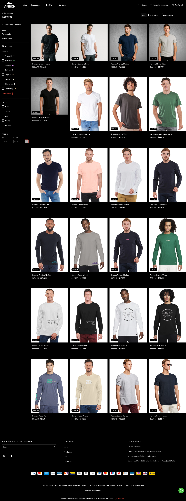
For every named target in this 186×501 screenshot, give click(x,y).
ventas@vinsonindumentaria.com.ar (142, 456)
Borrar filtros (153, 15)
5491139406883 (134, 447)
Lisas (4, 30)
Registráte (164, 5)
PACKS (49, 5)
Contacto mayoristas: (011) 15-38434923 (144, 451)
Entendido (120, 498)
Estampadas (7, 34)
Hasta (15, 137)
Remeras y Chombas (13, 25)
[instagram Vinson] (4, 456)
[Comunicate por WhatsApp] (181, 490)
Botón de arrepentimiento (135, 485)
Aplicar (27, 141)
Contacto (62, 5)
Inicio (25, 5)
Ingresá (156, 5)
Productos (35, 5)
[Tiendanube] (93, 490)
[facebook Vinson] (11, 456)
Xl (142, 15)
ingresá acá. (120, 485)
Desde (4, 137)
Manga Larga (7, 38)
